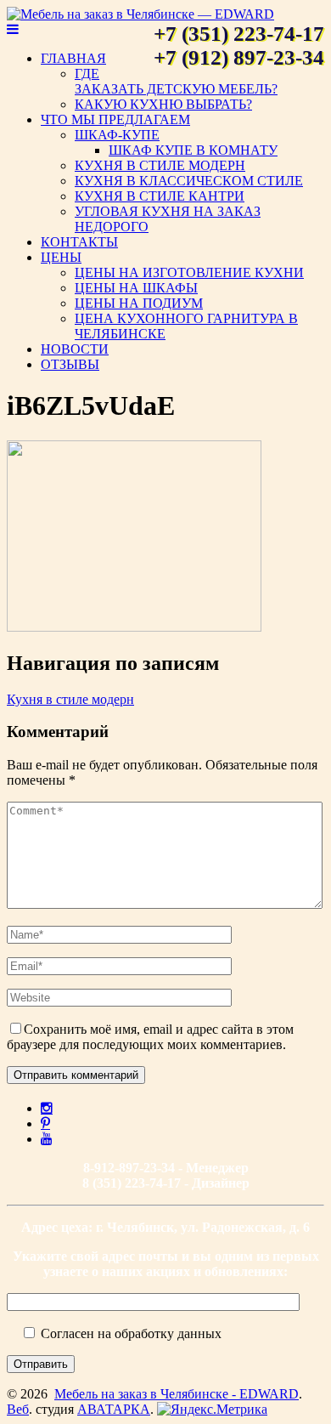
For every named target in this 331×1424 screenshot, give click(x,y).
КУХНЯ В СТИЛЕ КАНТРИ (159, 196)
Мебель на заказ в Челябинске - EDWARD (176, 1394)
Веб (18, 1409)
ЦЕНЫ (61, 257)
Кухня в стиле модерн (70, 699)
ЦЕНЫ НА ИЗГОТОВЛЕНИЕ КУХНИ (189, 272)
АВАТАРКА (113, 1409)
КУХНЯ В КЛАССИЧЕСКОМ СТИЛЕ (189, 180)
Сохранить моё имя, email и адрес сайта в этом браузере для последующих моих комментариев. (150, 1037)
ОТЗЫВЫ (70, 364)
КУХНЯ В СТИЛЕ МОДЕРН (160, 165)
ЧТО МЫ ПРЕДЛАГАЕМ (115, 119)
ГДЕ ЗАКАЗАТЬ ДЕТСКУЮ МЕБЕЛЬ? (176, 81)
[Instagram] (47, 1108)
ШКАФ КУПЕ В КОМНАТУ (193, 150)
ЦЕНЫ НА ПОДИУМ (139, 303)
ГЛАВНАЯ (73, 58)
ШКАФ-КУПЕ (117, 135)
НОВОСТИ (75, 349)
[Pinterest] (45, 1123)
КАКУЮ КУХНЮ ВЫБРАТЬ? (163, 104)
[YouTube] (47, 1138)
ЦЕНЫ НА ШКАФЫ (136, 288)
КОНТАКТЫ (79, 242)
